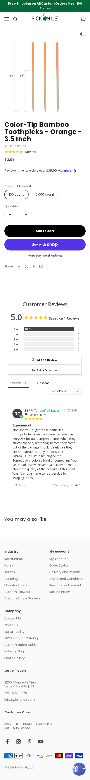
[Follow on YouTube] (41, 741)
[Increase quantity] (26, 214)
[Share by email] (41, 266)
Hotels (9, 565)
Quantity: (11, 206)
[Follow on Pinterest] (30, 741)
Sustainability (14, 632)
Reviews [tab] (15, 383)
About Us (11, 625)
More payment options (45, 255)
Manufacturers (15, 585)
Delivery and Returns (65, 572)
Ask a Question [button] (47, 370)
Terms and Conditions (66, 579)
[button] (77, 485)
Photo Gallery (14, 658)
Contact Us (13, 618)
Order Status (59, 565)
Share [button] (21, 485)
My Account (58, 559)
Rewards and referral (65, 585)
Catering (11, 579)
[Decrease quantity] (10, 214)
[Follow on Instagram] (18, 741)
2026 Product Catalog (21, 638)
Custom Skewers (17, 592)
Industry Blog (14, 651)
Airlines (9, 572)
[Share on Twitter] (26, 266)
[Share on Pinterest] (34, 266)
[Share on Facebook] (19, 266)
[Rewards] (79, 769)
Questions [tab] (42, 383)
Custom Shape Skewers (22, 598)
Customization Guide (20, 645)
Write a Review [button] (46, 360)
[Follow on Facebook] (7, 741)
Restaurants (13, 559)
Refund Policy (59, 592)
